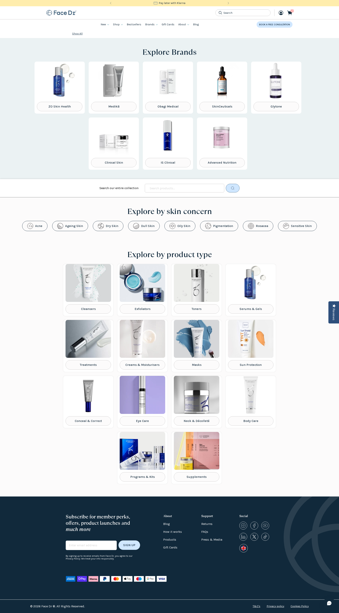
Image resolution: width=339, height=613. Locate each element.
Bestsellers (134, 24)
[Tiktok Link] (265, 537)
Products (169, 539)
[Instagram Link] (243, 526)
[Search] (220, 13)
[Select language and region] (243, 548)
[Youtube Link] (265, 526)
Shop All (77, 33)
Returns (206, 524)
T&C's (256, 606)
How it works (172, 532)
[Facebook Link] (254, 526)
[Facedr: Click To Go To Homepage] (61, 12)
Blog (196, 24)
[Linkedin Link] (243, 537)
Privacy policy (275, 606)
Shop (116, 24)
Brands (150, 24)
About (182, 24)
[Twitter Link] (254, 537)
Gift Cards (168, 24)
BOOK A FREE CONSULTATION (274, 24)
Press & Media (211, 539)
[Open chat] (329, 603)
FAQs (204, 532)
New (103, 24)
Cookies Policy (300, 606)
